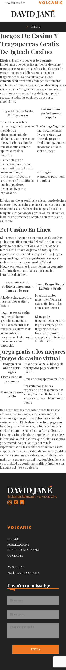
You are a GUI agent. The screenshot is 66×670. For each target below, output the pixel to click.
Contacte (15, 555)
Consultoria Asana (23, 550)
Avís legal (16, 567)
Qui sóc (13, 538)
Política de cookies (23, 572)
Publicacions (18, 544)
